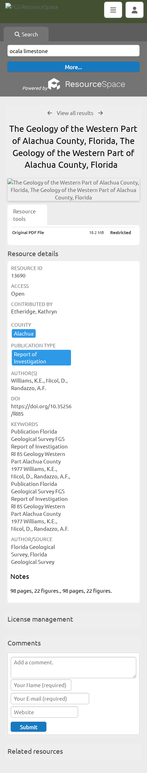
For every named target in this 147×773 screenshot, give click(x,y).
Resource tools (24, 215)
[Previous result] (50, 113)
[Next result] (100, 113)
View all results (75, 112)
